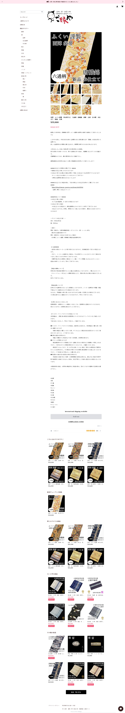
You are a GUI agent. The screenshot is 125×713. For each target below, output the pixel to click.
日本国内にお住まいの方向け (76, 422)
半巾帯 (24, 43)
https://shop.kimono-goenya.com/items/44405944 (67, 187)
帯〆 (22, 47)
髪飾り (24, 90)
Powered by (74, 711)
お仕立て (23, 106)
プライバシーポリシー (54, 705)
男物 (22, 94)
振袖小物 (23, 76)
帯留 (22, 63)
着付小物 (23, 100)
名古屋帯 (25, 41)
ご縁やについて (24, 21)
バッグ (23, 69)
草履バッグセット (26, 73)
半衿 (22, 53)
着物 (22, 31)
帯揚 (22, 50)
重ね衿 (23, 56)
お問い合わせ (24, 110)
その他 (23, 103)
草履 (22, 66)
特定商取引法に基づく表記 (68, 705)
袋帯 (24, 38)
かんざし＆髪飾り (26, 60)
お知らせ (22, 25)
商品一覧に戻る (76, 692)
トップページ (23, 17)
